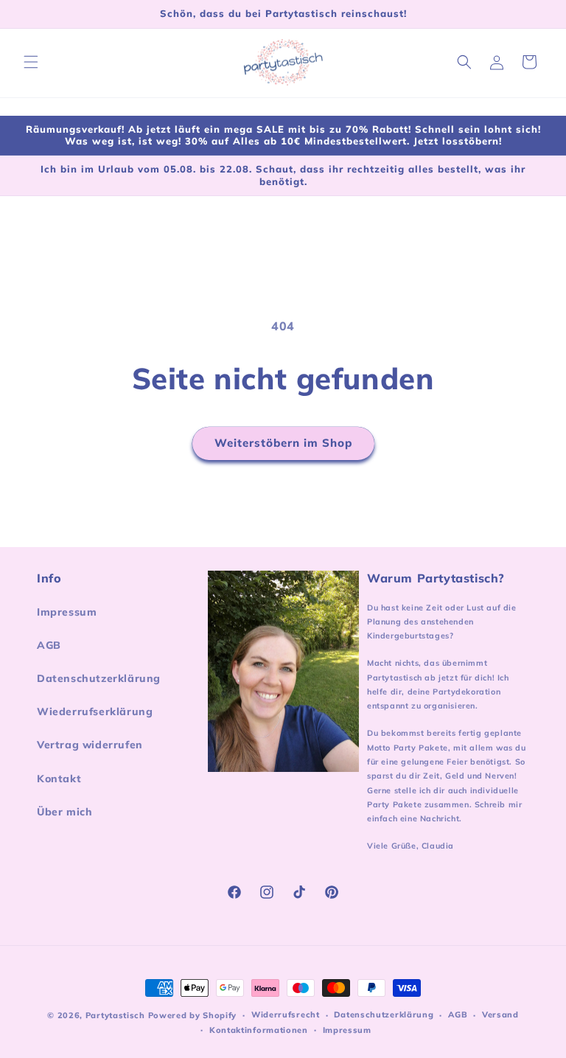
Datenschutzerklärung (99, 678)
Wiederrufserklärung (95, 711)
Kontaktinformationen (258, 1030)
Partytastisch (115, 1015)
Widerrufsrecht (285, 1014)
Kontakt (59, 778)
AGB (49, 645)
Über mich (64, 811)
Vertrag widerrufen (90, 744)
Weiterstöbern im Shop (283, 443)
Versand (500, 1014)
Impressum (67, 612)
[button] (31, 62)
